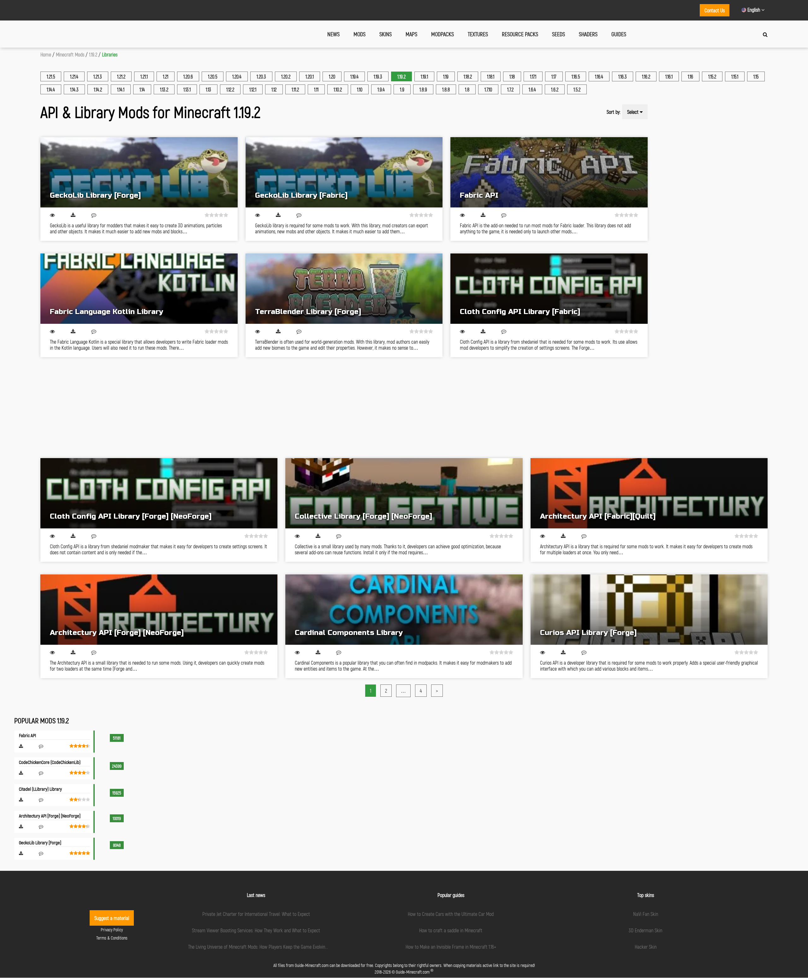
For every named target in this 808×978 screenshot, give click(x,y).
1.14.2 (98, 89)
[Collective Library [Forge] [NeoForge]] (403, 493)
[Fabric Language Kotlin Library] (139, 288)
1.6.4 (532, 89)
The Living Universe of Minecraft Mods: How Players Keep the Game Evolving (257, 947)
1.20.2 (285, 76)
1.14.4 (51, 89)
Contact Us (714, 10)
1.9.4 (381, 89)
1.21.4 (74, 76)
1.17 (553, 76)
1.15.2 (712, 76)
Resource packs (520, 34)
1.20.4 (236, 76)
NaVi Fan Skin (645, 914)
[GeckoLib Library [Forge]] (139, 172)
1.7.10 (488, 89)
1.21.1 (144, 76)
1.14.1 (120, 89)
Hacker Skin (645, 947)
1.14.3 (74, 89)
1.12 (273, 89)
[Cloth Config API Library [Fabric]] (549, 288)
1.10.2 (338, 89)
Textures (478, 34)
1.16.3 (622, 76)
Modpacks (442, 34)
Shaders (588, 34)
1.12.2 (230, 89)
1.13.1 (187, 89)
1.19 (446, 76)
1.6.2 (554, 89)
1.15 (755, 76)
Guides (618, 34)
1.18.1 (490, 76)
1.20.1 (310, 76)
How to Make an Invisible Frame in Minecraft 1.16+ (451, 947)
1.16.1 (669, 76)
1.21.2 (121, 76)
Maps (411, 34)
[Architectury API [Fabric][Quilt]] (649, 493)
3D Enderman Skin (645, 930)
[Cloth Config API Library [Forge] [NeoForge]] (158, 493)
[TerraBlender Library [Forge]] (344, 288)
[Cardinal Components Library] (403, 609)
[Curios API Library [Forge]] (649, 609)
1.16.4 (599, 76)
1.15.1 (734, 76)
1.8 (467, 89)
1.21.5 (51, 76)
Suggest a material (111, 918)
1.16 (690, 76)
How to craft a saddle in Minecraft (450, 930)
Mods (359, 34)
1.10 (359, 89)
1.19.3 (378, 76)
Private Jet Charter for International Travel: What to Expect (256, 914)
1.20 (332, 76)
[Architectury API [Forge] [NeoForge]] (158, 609)
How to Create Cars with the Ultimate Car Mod (451, 914)
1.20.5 (212, 76)
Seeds (558, 34)
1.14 (142, 89)
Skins (385, 34)
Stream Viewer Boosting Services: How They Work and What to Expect (256, 930)
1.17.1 (533, 76)
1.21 (165, 76)
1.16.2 (646, 76)
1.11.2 (295, 89)
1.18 (512, 76)
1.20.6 (188, 76)
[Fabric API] (549, 172)
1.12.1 (252, 89)
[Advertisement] (229, 408)
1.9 (402, 89)
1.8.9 (423, 89)
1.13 (208, 89)
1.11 (316, 89)
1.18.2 (468, 76)
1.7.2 (510, 89)
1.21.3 (97, 76)
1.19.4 (354, 76)
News (333, 34)
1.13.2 (164, 89)
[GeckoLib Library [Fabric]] (344, 172)
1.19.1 (424, 76)
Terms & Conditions (112, 937)
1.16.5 (576, 76)
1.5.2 (576, 89)
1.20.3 (261, 76)
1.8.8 (446, 89)
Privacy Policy (112, 929)
